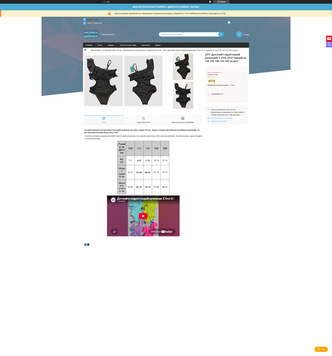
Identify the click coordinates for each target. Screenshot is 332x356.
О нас (100, 45)
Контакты (146, 45)
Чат (323, 349)
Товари (111, 45)
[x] (88, 245)
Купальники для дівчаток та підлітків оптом (142, 50)
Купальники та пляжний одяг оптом (106, 50)
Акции (157, 45)
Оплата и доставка (128, 45)
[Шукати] (221, 34)
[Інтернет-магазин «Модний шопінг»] (91, 34)
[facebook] (85, 245)
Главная (89, 45)
